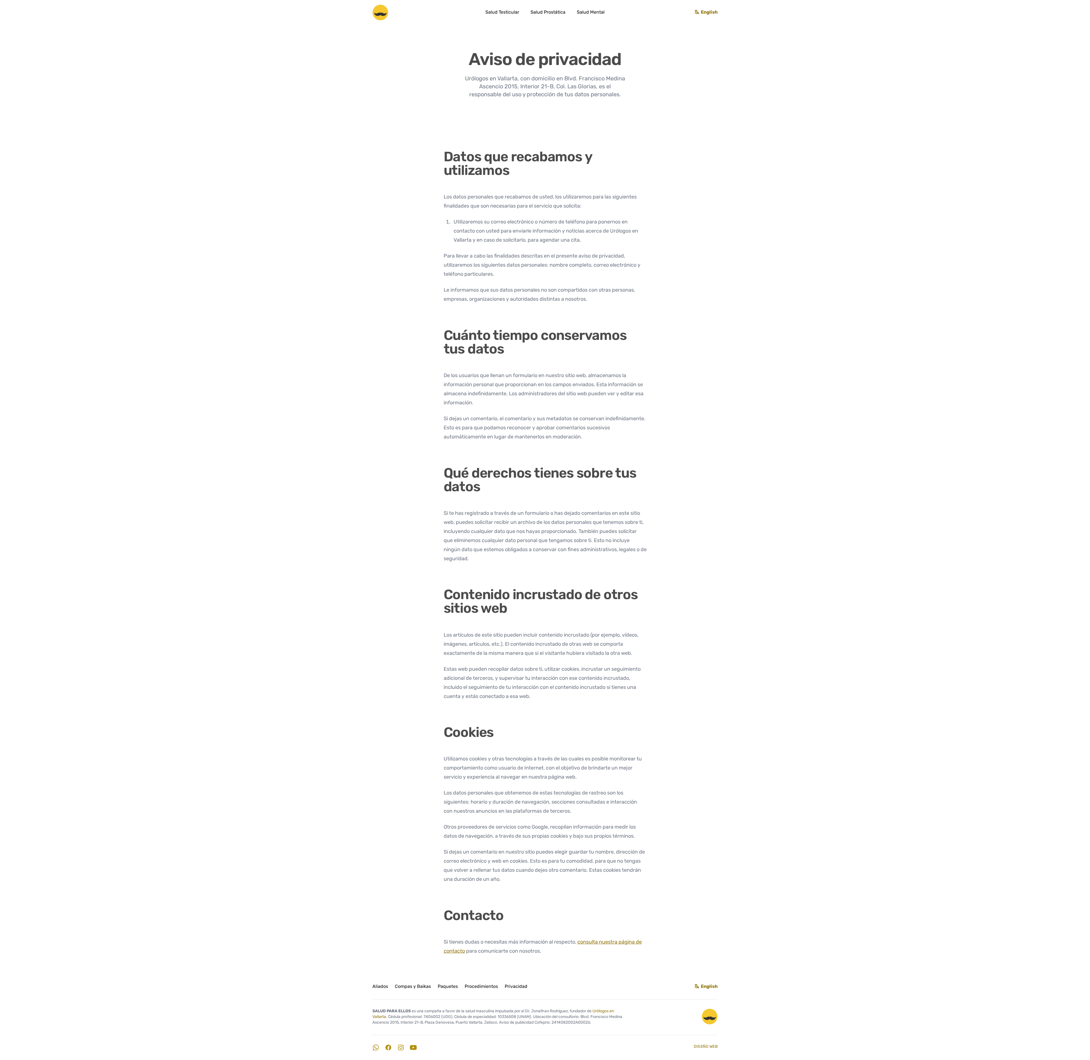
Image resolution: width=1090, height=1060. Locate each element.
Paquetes (448, 986)
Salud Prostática (548, 12)
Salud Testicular (502, 12)
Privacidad (516, 986)
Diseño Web (706, 1047)
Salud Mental (591, 12)
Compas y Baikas (413, 986)
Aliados (380, 986)
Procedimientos (481, 986)
